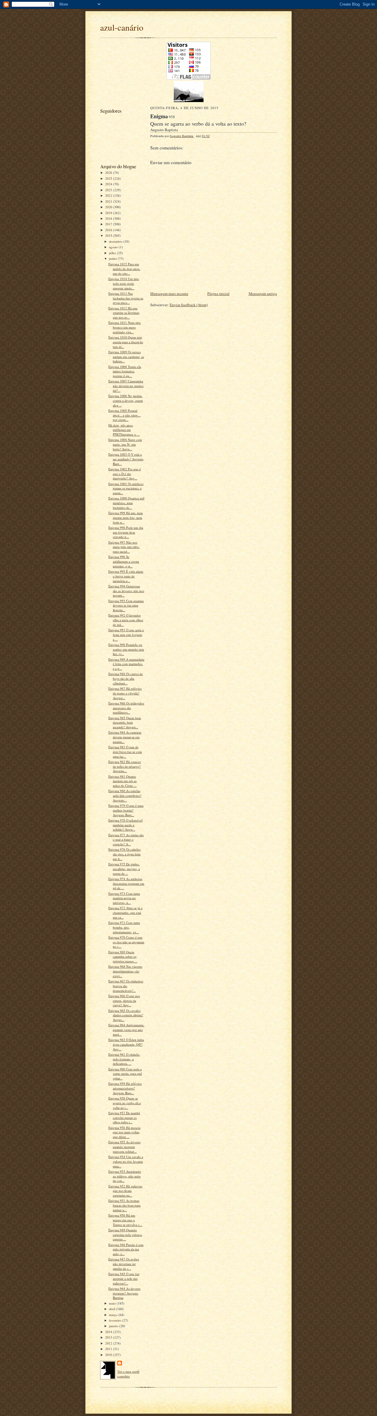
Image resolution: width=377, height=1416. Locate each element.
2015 (109, 235)
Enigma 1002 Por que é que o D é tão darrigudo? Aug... (124, 473)
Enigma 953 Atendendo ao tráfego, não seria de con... (124, 1176)
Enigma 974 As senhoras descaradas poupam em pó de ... (126, 883)
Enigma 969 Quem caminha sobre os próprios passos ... (122, 956)
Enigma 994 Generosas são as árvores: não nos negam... (126, 590)
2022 (109, 195)
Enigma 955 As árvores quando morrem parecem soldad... (124, 1146)
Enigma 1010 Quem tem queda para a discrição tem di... (125, 342)
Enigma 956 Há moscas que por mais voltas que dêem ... (124, 1132)
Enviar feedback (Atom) (189, 304)
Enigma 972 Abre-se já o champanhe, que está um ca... (125, 912)
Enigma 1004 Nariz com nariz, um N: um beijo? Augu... (125, 444)
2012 (109, 1343)
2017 (109, 224)
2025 (109, 178)
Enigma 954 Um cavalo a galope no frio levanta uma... (125, 1161)
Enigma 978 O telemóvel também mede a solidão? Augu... (125, 825)
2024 (109, 184)
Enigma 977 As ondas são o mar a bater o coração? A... (126, 839)
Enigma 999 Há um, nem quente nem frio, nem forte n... (125, 517)
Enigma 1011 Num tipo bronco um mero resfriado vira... (124, 327)
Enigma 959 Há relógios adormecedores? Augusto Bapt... (125, 1088)
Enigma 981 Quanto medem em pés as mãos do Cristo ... (122, 781)
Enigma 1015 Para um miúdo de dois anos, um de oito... (124, 268)
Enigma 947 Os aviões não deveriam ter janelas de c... (123, 1263)
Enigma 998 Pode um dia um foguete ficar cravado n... (125, 532)
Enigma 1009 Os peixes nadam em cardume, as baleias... (126, 356)
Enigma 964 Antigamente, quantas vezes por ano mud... (126, 1029)
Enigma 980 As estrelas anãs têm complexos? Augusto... (124, 795)
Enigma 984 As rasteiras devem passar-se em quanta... (124, 737)
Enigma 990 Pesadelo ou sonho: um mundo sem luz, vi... (126, 649)
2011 (109, 1349)
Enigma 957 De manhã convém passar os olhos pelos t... (124, 1117)
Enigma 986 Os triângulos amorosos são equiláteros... (126, 707)
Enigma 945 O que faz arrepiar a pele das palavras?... (123, 1278)
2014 (109, 1332)
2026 (109, 172)
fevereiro (115, 1320)
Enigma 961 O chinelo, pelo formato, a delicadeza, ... (124, 1059)
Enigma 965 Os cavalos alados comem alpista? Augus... (125, 1015)
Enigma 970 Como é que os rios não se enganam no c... (126, 942)
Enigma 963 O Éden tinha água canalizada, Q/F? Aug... (126, 1044)
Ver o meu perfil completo (128, 1373)
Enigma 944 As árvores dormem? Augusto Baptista (124, 1293)
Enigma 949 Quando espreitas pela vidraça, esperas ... (125, 1234)
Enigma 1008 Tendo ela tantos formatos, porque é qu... (124, 371)
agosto (114, 247)
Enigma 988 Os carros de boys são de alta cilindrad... (125, 678)
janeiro (114, 1326)
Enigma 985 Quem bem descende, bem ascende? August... (124, 722)
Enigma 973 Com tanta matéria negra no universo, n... (124, 898)
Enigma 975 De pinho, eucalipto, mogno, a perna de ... (124, 868)
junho (113, 258)
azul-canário (121, 27)
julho (113, 253)
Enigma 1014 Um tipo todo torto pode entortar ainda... (123, 283)
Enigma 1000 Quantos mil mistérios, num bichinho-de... (126, 502)
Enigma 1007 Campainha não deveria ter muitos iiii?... (125, 385)
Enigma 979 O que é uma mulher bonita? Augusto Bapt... (125, 810)
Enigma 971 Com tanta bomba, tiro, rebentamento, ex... (124, 927)
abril (112, 1309)
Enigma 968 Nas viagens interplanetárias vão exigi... (125, 971)
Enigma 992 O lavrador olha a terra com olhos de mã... (125, 620)
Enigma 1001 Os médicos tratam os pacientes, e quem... (125, 488)
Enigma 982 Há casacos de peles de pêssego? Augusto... (124, 766)
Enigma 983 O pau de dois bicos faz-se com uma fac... (125, 751)
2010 (109, 1354)
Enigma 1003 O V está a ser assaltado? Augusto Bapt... (125, 459)
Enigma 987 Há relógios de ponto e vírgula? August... (125, 693)
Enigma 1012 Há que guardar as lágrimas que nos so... (123, 312)
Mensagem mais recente (169, 293)
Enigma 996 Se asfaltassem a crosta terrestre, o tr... (123, 561)
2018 (109, 218)
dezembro (116, 241)
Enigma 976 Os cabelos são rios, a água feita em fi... (124, 854)
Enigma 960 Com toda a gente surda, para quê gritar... (125, 1073)
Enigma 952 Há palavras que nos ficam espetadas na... (125, 1190)
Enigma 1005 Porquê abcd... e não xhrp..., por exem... (124, 415)
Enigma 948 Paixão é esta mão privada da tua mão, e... (125, 1249)
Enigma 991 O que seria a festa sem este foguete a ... (126, 634)
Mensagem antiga (263, 293)
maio (113, 1303)
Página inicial (218, 293)
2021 (109, 201)
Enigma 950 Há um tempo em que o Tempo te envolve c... (125, 1220)
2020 (109, 207)
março (113, 1314)
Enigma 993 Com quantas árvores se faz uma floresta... (126, 605)
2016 (109, 230)
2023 (109, 190)
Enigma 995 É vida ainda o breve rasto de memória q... (125, 576)
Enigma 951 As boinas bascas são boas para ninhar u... (124, 1205)
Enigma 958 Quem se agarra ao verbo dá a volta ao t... (124, 1103)
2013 (109, 1337)
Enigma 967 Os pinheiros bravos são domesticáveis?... (125, 985)
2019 (109, 213)
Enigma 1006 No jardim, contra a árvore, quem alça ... (125, 400)
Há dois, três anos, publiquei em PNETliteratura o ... (124, 430)
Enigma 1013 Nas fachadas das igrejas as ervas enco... (125, 298)
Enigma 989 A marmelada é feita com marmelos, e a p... (126, 664)
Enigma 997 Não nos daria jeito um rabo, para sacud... (124, 547)
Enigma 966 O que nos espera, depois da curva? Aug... (124, 1000)
